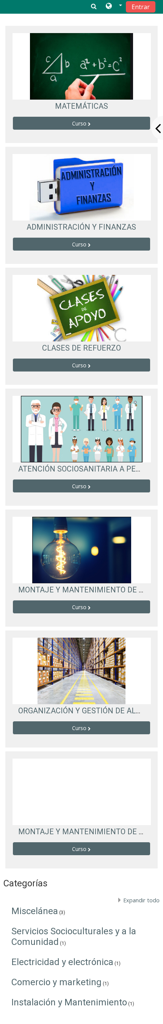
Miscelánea (34, 911)
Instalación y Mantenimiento (69, 1002)
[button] (114, 6)
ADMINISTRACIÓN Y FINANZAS (81, 227)
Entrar (141, 7)
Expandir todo (141, 900)
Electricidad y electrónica (62, 962)
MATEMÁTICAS (81, 106)
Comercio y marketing (56, 982)
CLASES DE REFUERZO (81, 347)
